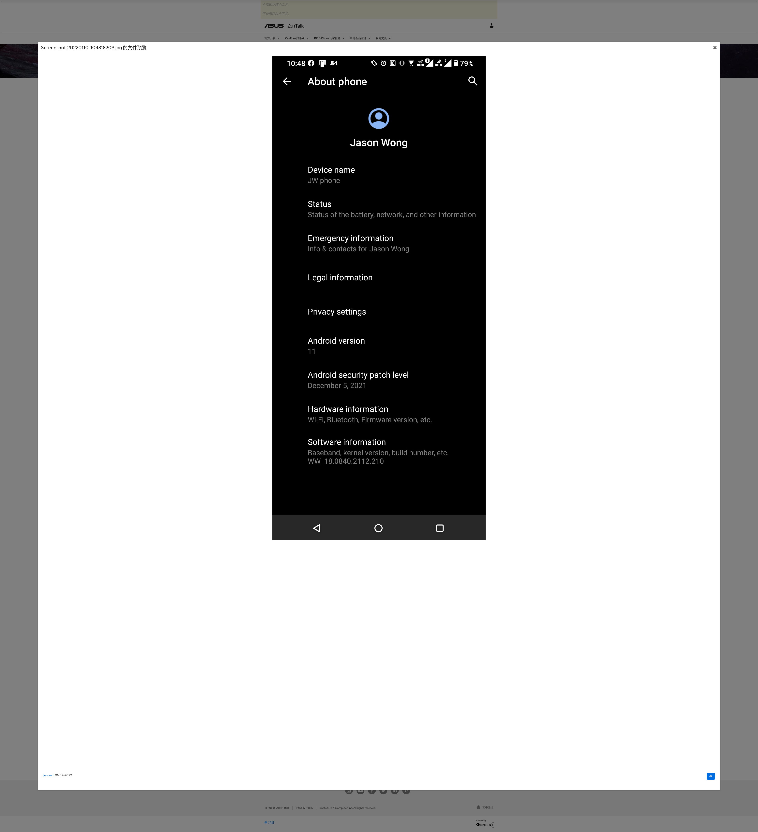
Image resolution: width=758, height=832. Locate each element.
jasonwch (48, 775)
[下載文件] (711, 776)
